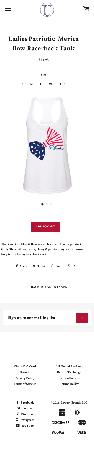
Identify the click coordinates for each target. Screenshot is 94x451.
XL (51, 84)
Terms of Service (25, 384)
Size (43, 75)
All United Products (69, 366)
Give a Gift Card (25, 366)
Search (24, 372)
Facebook (27, 403)
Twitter (27, 408)
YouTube (27, 426)
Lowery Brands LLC (74, 403)
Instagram (27, 420)
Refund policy (69, 384)
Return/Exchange (69, 372)
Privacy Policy (25, 378)
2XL (62, 84)
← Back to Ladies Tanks (47, 287)
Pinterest (27, 414)
